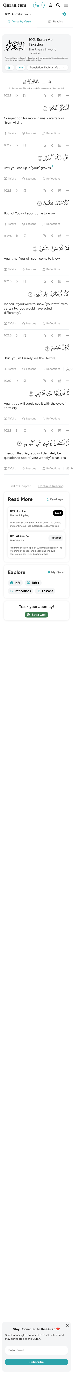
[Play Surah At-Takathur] (16, 95)
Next (58, 513)
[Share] (51, 95)
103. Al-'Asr (18, 511)
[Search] (58, 5)
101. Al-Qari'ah (20, 536)
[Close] (67, 1325)
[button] (18, 14)
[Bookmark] (24, 95)
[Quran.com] (14, 5)
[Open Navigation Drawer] (66, 5)
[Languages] (50, 5)
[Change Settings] (64, 14)
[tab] (18, 22)
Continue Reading (50, 486)
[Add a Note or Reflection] (59, 95)
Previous (55, 538)
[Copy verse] (44, 95)
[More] (67, 95)
